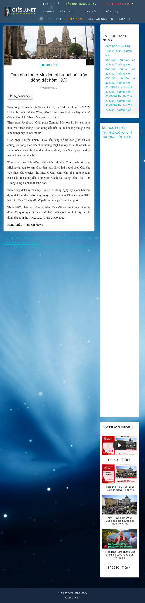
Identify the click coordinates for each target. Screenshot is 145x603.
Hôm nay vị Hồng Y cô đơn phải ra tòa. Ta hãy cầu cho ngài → (54, 247)
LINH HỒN (91, 11)
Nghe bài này (22, 96)
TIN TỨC (51, 65)
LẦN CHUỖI (68, 11)
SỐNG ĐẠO (113, 11)
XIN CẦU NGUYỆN (100, 19)
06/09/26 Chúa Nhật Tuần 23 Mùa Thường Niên (118, 51)
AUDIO (47, 11)
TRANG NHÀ (51, 4)
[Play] (119, 445)
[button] (126, 459)
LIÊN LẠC (125, 19)
